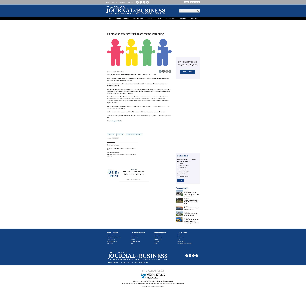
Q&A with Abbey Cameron (113, 152)
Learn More (182, 232)
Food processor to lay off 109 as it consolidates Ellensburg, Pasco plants (191, 221)
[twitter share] (163, 71)
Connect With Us (160, 232)
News (110, 18)
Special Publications (138, 18)
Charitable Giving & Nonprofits (134, 134)
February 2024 (115, 138)
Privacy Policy (181, 241)
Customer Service (138, 232)
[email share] (169, 71)
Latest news (110, 235)
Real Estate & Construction (122, 18)
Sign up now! (188, 71)
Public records (111, 239)
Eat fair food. (182, 167)
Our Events (180, 237)
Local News (120, 134)
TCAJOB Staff (120, 71)
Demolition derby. (184, 165)
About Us (114, 2)
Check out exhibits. (184, 172)
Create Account (194, 2)
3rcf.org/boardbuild (116, 121)
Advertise (130, 2)
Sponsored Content (170, 18)
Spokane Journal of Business (185, 243)
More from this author (133, 179)
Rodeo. (181, 163)
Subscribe (122, 2)
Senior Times (194, 18)
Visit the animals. (183, 170)
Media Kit (133, 243)
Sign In (186, 2)
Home (107, 2)
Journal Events (183, 18)
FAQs (179, 239)
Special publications (112, 241)
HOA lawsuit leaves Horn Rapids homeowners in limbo (191, 201)
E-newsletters (157, 239)
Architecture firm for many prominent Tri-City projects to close (191, 194)
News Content (112, 232)
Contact (156, 243)
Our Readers (134, 235)
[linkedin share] (160, 71)
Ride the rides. (183, 174)
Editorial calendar (135, 241)
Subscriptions (134, 237)
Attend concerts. (183, 176)
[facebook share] (166, 71)
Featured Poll (183, 156)
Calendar (159, 18)
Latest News (111, 134)
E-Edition (150, 18)
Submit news (157, 235)
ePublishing (161, 286)
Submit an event (158, 237)
